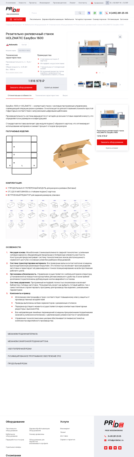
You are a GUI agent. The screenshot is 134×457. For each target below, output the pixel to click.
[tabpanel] (67, 236)
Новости (22, 3)
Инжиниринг (45, 3)
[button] (50, 334)
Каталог (18, 25)
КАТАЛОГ (18, 19)
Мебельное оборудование (35, 25)
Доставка (64, 436)
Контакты (83, 3)
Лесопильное (35, 19)
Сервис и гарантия (67, 439)
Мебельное (69, 19)
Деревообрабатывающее (53, 19)
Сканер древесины (36, 434)
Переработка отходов (15, 440)
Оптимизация (113, 19)
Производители (59, 3)
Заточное (124, 19)
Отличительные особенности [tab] (19, 95)
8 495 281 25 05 (114, 436)
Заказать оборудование (21, 87)
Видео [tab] (65, 95)
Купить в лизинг (52, 87)
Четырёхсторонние (83, 19)
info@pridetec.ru (115, 440)
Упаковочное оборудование (61, 25)
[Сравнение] (92, 3)
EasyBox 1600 (24, 50)
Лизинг (73, 3)
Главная (9, 25)
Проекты (32, 3)
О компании (11, 3)
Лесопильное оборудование (11, 429)
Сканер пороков (99, 19)
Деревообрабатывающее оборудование (39, 429)
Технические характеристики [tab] (47, 95)
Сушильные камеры (13, 447)
